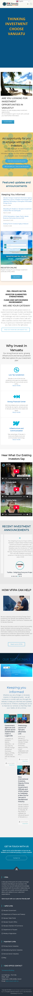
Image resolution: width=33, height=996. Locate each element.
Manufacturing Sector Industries (12, 950)
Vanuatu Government (9, 910)
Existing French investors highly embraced (15, 224)
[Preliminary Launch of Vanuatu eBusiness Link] (23, 718)
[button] (13, 576)
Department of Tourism (10, 929)
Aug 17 (6, 715)
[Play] (3, 478)
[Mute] (27, 478)
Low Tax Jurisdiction (16, 375)
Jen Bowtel (16, 665)
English (20, 1)
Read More (12, 765)
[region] (16, 670)
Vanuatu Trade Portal (9, 918)
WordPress (20, 993)
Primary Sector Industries (10, 946)
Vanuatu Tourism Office (10, 922)
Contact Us (16, 858)
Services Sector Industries (11, 954)
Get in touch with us (12, 981)
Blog (4, 957)
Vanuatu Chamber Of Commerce (13, 926)
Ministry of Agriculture (9, 933)
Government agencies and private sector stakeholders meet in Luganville (10, 731)
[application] (16, 471)
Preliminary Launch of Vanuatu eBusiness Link (22, 730)
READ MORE (16, 385)
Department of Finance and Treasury (14, 914)
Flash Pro (21, 991)
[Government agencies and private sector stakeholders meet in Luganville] (10, 718)
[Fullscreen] (30, 478)
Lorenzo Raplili (11, 763)
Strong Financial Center (16, 402)
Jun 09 (20, 767)
